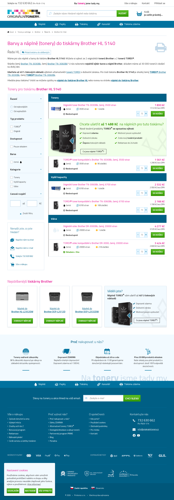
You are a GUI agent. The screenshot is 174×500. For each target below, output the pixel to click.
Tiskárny (83, 24)
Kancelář (105, 24)
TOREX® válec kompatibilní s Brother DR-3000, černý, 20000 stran (95, 243)
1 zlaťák (100, 109)
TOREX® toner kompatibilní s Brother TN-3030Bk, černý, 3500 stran (96, 159)
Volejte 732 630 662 (24, 256)
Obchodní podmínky (99, 426)
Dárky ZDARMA (56, 422)
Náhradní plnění (15, 437)
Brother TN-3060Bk (57, 64)
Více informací (34, 484)
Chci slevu (132, 398)
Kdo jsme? (95, 418)
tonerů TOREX (73, 72)
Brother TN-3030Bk (31, 64)
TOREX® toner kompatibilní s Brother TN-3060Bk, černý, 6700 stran (96, 201)
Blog (51, 437)
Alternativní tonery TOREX (62, 426)
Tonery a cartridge (24, 32)
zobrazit (22, 320)
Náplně (41, 24)
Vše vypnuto (45, 490)
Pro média (95, 429)
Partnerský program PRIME (61, 433)
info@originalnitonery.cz (148, 429)
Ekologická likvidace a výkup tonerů (65, 429)
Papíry (62, 24)
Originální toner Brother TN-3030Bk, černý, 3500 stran (89, 105)
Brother (37, 32)
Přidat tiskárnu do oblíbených (37, 52)
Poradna (53, 440)
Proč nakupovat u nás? (59, 418)
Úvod (12, 32)
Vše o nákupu (21, 264)
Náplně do (22, 310)
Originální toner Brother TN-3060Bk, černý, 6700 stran (89, 184)
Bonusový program (17, 429)
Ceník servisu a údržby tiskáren (22, 440)
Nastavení (30, 490)
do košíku (158, 113)
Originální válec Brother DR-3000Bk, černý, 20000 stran (90, 226)
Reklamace (13, 433)
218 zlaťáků (104, 247)
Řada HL (47, 32)
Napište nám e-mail (24, 248)
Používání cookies (98, 422)
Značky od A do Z (16, 426)
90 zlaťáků (102, 163)
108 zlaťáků (102, 205)
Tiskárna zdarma (132, 24)
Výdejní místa (15, 422)
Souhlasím (13, 490)
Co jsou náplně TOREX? (93, 151)
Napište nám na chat (25, 239)
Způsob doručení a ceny (19, 418)
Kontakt (94, 433)
